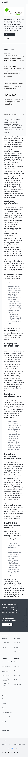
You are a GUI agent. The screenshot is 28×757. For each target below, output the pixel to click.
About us (16, 661)
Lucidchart (17, 642)
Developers (5, 698)
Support (4, 707)
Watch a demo (9, 38)
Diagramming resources (5, 679)
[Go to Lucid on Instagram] (8, 752)
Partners (4, 721)
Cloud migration (6, 666)
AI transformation (6, 675)
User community (6, 716)
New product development (5, 670)
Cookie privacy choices (19, 744)
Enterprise (4, 638)
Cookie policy (5, 748)
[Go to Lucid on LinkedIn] (2, 752)
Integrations (17, 651)
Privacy (4, 744)
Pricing (4, 647)
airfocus (16, 647)
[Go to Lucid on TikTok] (20, 752)
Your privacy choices (19, 748)
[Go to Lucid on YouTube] (14, 752)
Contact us (17, 675)
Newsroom (17, 666)
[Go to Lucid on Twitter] (5, 752)
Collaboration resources (5, 684)
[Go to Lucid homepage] (6, 2)
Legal (9, 744)
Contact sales (9, 34)
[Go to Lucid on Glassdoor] (17, 752)
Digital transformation (7, 661)
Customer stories (18, 679)
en (5, 740)
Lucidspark (17, 638)
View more (5, 688)
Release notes (5, 730)
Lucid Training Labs (7, 712)
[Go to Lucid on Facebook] (11, 752)
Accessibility (17, 684)
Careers (16, 670)
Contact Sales (5, 642)
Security (4, 703)
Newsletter (5, 726)
